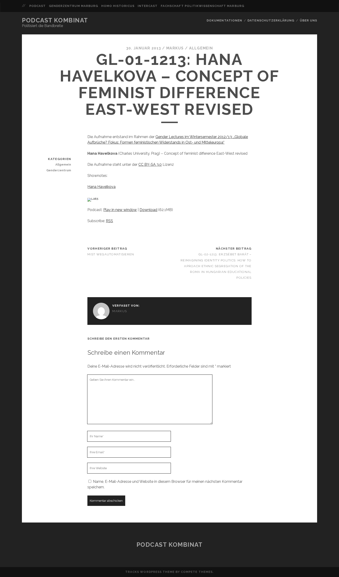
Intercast (148, 6)
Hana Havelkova (101, 186)
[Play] (92, 198)
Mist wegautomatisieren (110, 254)
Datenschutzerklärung (270, 20)
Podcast (37, 6)
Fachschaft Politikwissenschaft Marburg (202, 6)
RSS (109, 221)
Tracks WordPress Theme (150, 572)
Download (148, 210)
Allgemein (201, 48)
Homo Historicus (118, 6)
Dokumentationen (224, 20)
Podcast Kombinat (55, 20)
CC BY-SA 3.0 (150, 164)
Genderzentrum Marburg (73, 6)
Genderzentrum (58, 170)
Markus (175, 48)
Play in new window (120, 210)
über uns (308, 20)
